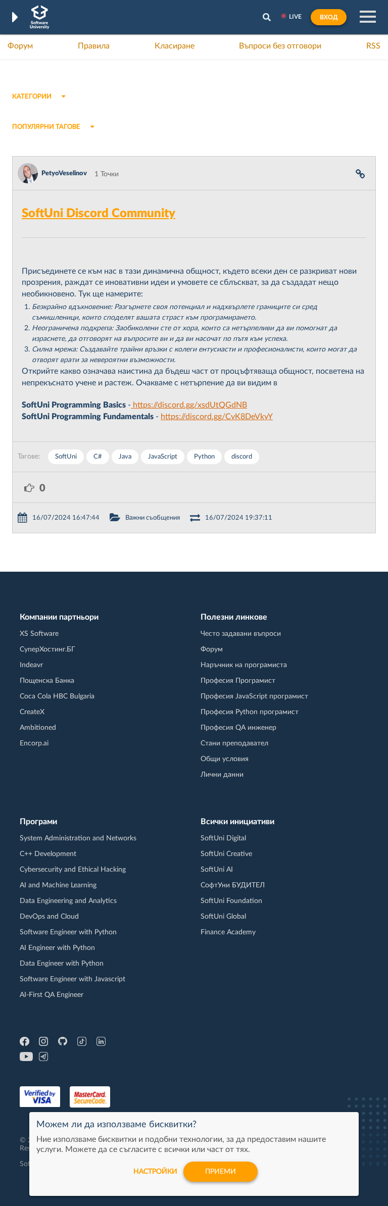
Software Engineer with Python (68, 932)
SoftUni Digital (223, 838)
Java (125, 457)
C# (97, 457)
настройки (155, 1171)
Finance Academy (228, 932)
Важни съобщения (152, 518)
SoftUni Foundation (231, 900)
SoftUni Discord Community (98, 214)
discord (241, 457)
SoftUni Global (223, 916)
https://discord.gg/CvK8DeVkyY (217, 417)
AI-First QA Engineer (51, 994)
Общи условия (225, 759)
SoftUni (66, 457)
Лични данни (222, 774)
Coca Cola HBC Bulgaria (57, 696)
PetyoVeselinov (64, 173)
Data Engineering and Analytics (68, 900)
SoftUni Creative (226, 854)
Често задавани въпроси (241, 633)
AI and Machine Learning (58, 885)
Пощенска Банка (47, 680)
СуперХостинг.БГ (47, 649)
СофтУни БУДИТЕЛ (233, 885)
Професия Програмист (238, 680)
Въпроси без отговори (280, 46)
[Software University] (40, 17)
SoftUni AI (217, 869)
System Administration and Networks (78, 838)
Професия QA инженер (238, 727)
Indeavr (31, 665)
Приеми (220, 1171)
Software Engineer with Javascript (72, 979)
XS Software (39, 633)
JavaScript (162, 457)
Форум (20, 46)
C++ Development (48, 854)
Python (204, 457)
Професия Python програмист (250, 712)
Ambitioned (38, 727)
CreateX (32, 712)
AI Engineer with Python (57, 947)
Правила (94, 46)
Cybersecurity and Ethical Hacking (73, 869)
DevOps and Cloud (49, 916)
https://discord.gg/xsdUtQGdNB (189, 405)
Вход (328, 17)
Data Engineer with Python (62, 963)
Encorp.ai (34, 743)
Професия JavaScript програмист (254, 696)
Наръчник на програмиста (244, 665)
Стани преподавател (234, 743)
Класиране (175, 46)
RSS (373, 46)
